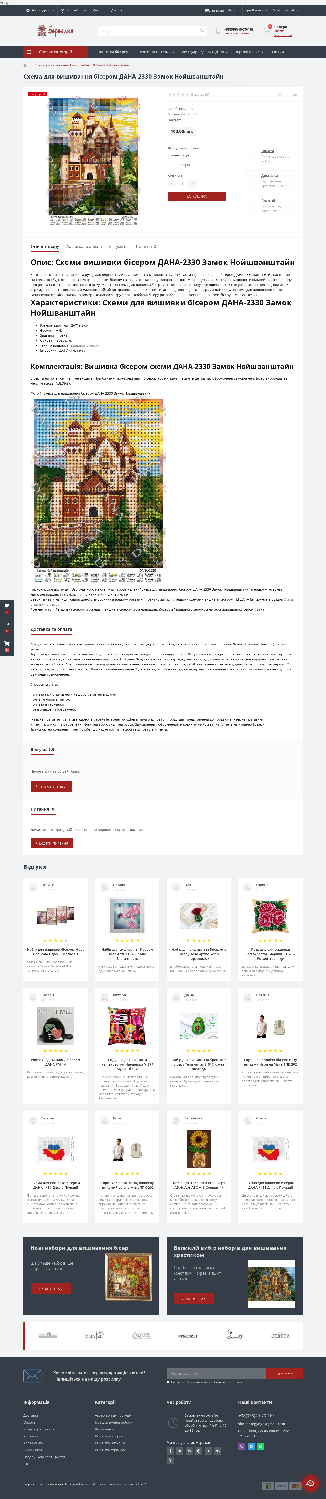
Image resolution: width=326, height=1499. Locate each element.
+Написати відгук (51, 786)
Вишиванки (104, 1429)
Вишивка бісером (114, 51)
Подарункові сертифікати (44, 1457)
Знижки (277, 51)
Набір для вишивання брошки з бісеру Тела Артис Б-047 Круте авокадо (199, 1064)
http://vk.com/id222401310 (217, 1451)
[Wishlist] (280, 94)
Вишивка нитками (155, 51)
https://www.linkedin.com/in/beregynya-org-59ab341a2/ (189, 1451)
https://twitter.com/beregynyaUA (179, 1451)
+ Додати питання (51, 843)
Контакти (31, 1436)
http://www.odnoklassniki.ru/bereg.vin (170, 1460)
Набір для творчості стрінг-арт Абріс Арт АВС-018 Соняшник (199, 1185)
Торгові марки (248, 51)
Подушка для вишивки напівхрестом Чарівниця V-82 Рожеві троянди (270, 954)
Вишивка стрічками (111, 1450)
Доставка (117, 10)
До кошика (197, 196)
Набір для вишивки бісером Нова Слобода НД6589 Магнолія (55, 951)
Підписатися (284, 1373)
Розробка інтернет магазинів (43, 1484)
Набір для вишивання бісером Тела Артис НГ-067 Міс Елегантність (127, 954)
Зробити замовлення (283, 33)
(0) (207, 94)
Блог (122, 63)
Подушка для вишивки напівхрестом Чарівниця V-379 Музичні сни (127, 1064)
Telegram (251, 1446)
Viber (241, 1446)
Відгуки (105, 63)
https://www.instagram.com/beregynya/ (208, 1451)
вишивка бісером (85, 345)
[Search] (202, 31)
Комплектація (178, 155)
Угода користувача (200, 1382)
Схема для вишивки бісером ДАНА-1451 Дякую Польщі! (56, 1185)
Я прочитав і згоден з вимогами (206, 1382)
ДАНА (188, 108)
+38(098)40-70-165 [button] (256, 1415)
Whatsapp (260, 1446)
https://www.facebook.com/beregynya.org (170, 1451)
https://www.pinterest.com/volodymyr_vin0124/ (198, 1451)
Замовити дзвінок (236, 33)
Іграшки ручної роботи (114, 1422)
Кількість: (176, 175)
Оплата (98, 10)
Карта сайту (33, 1443)
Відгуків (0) (119, 246)
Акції (27, 1464)
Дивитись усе (51, 1288)
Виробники (32, 1450)
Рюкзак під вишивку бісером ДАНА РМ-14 (55, 1061)
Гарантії (268, 200)
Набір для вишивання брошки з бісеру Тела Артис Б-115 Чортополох (199, 954)
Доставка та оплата (84, 246)
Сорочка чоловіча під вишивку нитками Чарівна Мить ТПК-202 (270, 1061)
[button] (7, 646)
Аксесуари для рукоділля (203, 51)
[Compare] (295, 94)
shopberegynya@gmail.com (261, 1423)
